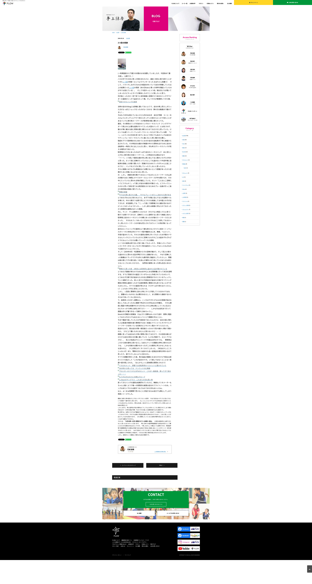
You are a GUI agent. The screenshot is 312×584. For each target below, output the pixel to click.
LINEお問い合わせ (293, 2)
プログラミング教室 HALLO (119, 544)
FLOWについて (175, 3)
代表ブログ (153, 544)
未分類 (128, 38)
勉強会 (184, 164)
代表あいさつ (210, 3)
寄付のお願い (220, 3)
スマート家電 (185, 205)
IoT (183, 177)
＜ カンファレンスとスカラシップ (128, 465)
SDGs (183, 189)
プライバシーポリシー (117, 555)
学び (183, 143)
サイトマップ (128, 555)
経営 (183, 181)
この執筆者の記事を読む (160, 451)
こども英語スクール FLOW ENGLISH (121, 542)
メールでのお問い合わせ (173, 513)
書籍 (183, 221)
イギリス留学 (185, 213)
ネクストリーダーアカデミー (139, 542)
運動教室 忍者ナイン (126, 540)
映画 (183, 217)
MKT (185, 168)
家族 (183, 139)
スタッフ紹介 (115, 546)
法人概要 (229, 3)
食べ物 (184, 152)
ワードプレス (185, 185)
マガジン (201, 3)
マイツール (185, 201)
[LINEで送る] (128, 52)
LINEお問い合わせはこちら (156, 504)
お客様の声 (192, 3)
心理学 (184, 193)
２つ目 (131, 87)
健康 (183, 156)
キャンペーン (254, 2)
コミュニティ (185, 209)
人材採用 (184, 197)
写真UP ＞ (161, 465)
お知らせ (123, 546)
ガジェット (185, 173)
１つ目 (125, 82)
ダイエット (185, 160)
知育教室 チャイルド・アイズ (141, 540)
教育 (183, 147)
